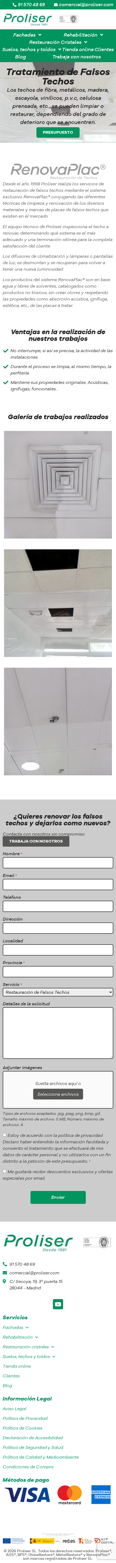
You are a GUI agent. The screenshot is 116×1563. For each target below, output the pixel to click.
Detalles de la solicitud (26, 1004)
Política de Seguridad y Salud (33, 1447)
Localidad (13, 941)
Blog (7, 1385)
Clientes (11, 1375)
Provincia (14, 962)
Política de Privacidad (25, 1418)
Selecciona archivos (58, 1094)
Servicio (12, 984)
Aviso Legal (14, 1408)
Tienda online (17, 1366)
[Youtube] (58, 1304)
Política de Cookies (22, 1428)
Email (10, 875)
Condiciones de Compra (28, 1466)
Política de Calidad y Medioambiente (41, 1457)
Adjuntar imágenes (22, 1067)
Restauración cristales (26, 1346)
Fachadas (13, 1327)
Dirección (13, 919)
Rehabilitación (18, 1337)
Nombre (12, 853)
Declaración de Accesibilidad (33, 1437)
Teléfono (12, 897)
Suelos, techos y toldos (26, 1356)
